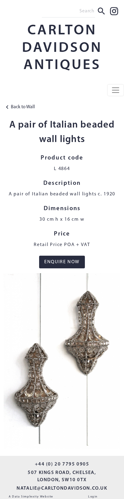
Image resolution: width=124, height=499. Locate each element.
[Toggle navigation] (115, 90)
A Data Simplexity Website (31, 496)
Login (93, 496)
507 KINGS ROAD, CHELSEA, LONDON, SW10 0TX (62, 476)
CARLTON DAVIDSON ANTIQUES (62, 48)
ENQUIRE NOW (62, 262)
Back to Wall (23, 107)
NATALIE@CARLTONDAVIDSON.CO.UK (62, 488)
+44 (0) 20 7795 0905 (62, 464)
